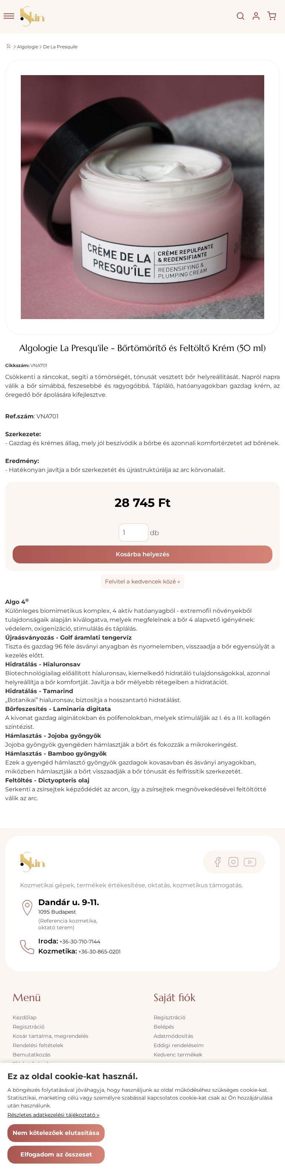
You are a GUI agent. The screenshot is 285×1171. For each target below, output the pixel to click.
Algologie (27, 46)
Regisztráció (29, 1026)
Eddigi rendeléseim (179, 1045)
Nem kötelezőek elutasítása (56, 1132)
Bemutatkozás (31, 1054)
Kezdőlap (24, 1017)
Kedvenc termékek (178, 1054)
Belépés (164, 1026)
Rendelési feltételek (38, 1045)
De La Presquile (60, 46)
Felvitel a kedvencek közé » (142, 581)
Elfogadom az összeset (56, 1154)
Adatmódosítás (173, 1036)
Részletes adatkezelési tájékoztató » (53, 1115)
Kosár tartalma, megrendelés (50, 1036)
